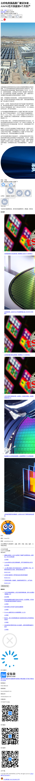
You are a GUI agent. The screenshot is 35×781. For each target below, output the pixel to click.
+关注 (2, 519)
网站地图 (22, 678)
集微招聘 (13, 678)
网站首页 (3, 678)
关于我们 (27, 678)
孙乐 (5, 10)
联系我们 (18, 678)
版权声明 (8, 678)
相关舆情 (3, 11)
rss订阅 (4, 680)
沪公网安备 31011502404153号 (12, 779)
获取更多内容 (4, 586)
